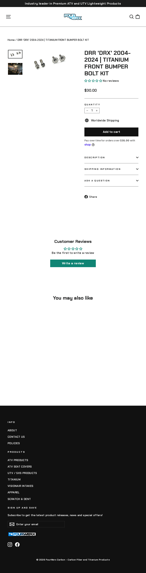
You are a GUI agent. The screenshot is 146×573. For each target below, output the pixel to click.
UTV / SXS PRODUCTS (22, 473)
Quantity (92, 104)
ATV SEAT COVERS (20, 466)
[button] (93, 81)
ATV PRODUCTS (18, 460)
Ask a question (97, 180)
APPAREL (14, 492)
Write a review (73, 263)
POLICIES (14, 443)
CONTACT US (16, 436)
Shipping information (102, 169)
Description (94, 157)
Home (11, 40)
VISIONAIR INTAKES (20, 486)
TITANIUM (14, 479)
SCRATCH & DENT (19, 499)
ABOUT (12, 430)
